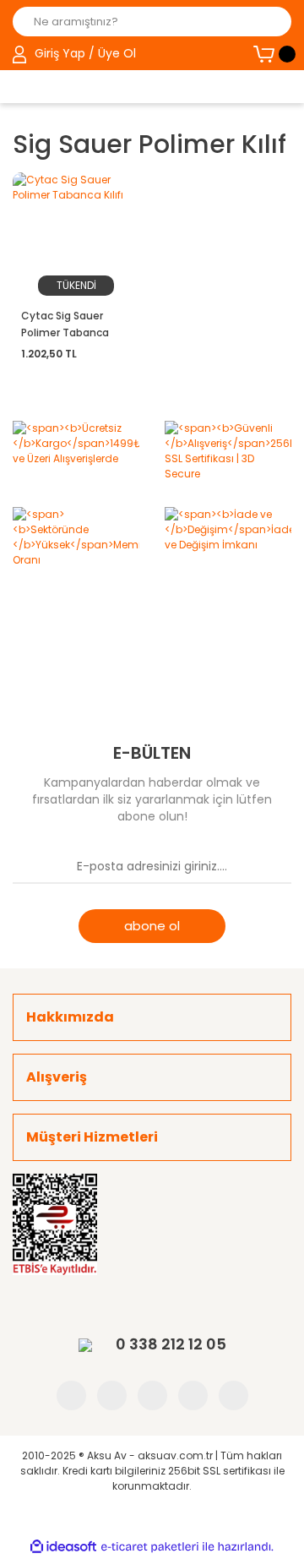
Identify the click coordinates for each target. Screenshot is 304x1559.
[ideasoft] (63, 1547)
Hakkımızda (70, 1017)
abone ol (152, 926)
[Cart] (272, 54)
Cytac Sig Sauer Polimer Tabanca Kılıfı (65, 324)
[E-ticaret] (149, 1547)
